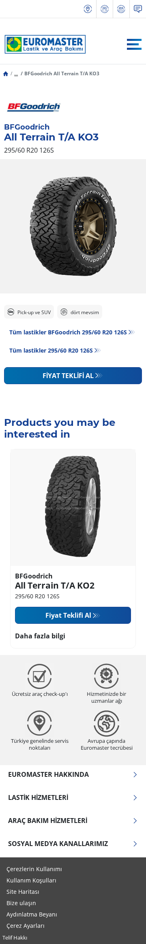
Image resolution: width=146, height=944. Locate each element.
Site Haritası (22, 891)
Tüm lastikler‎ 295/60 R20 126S (51, 350)
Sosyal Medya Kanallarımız (58, 843)
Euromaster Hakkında (48, 774)
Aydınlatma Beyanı (31, 914)
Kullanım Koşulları (31, 880)
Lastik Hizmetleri (38, 797)
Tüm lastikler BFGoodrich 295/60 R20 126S (68, 332)
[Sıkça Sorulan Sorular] (138, 9)
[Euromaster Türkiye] (43, 44)
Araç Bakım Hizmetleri (47, 820)
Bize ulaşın (21, 903)
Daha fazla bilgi (40, 635)
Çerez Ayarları (25, 925)
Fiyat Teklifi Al (68, 375)
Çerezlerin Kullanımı (34, 869)
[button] (16, 73)
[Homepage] (5, 73)
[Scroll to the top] (125, 927)
